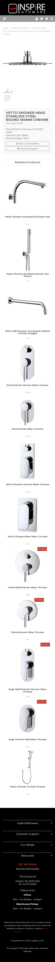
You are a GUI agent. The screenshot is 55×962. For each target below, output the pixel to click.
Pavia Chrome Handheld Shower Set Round (27, 275)
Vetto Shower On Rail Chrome (27, 786)
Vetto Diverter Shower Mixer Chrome (27, 484)
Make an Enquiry (29, 149)
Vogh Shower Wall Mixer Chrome (27, 739)
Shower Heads (39, 28)
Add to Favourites (29, 144)
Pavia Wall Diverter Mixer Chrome (27, 587)
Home (5, 28)
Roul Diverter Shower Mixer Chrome (27, 385)
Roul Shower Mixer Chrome (27, 429)
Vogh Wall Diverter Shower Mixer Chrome (27, 690)
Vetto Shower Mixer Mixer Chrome (28, 536)
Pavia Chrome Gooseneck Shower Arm (27, 216)
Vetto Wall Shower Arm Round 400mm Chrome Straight (27, 332)
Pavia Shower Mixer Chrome (27, 632)
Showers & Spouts (20, 28)
